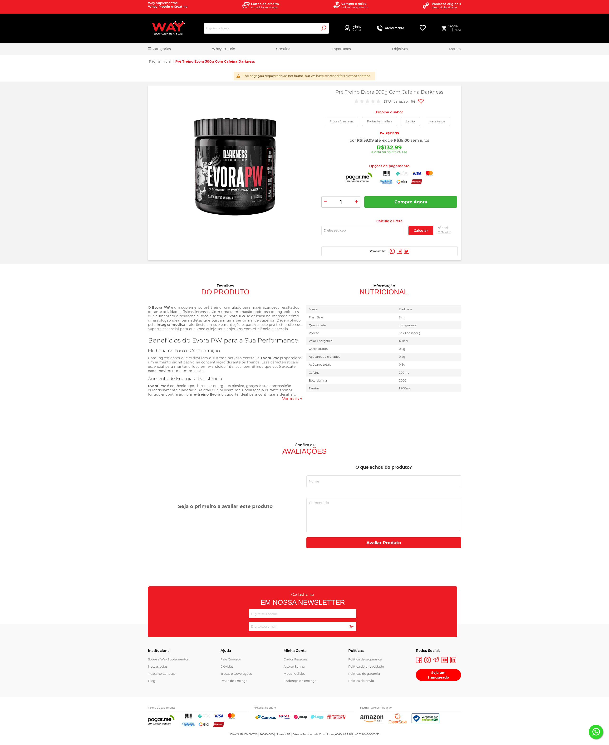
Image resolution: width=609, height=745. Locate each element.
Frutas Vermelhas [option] (379, 121)
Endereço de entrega (300, 681)
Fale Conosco (231, 659)
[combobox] (266, 28)
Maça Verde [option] (437, 121)
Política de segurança (365, 659)
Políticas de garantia (364, 673)
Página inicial (160, 61)
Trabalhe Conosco (162, 673)
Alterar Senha (294, 666)
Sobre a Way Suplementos (168, 659)
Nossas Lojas (157, 666)
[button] (421, 102)
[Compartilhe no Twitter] (406, 251)
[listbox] (389, 121)
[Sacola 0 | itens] (444, 28)
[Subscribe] (351, 627)
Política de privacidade (366, 666)
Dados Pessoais (295, 659)
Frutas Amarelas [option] (341, 121)
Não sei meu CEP (444, 230)
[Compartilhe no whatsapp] (392, 251)
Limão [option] (410, 121)
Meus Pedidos (294, 673)
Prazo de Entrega (234, 681)
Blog (151, 681)
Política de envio (361, 681)
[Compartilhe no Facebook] (399, 251)
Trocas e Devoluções (236, 673)
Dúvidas (227, 666)
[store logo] (168, 28)
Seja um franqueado (438, 675)
